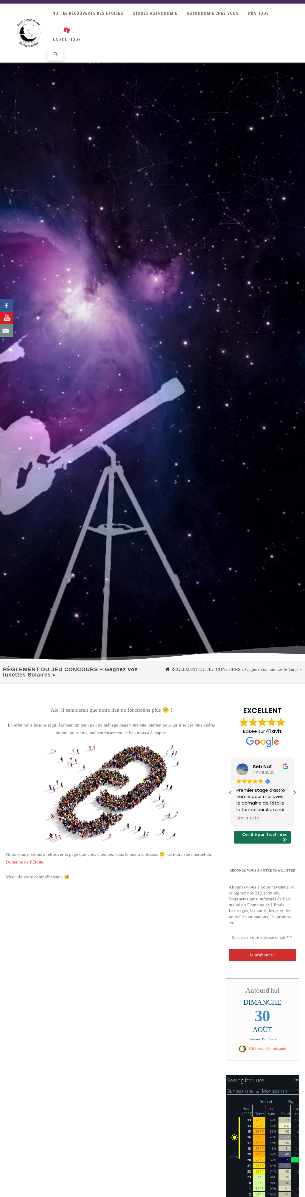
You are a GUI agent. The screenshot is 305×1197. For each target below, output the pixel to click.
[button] (294, 792)
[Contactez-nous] (6, 330)
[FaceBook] (6, 305)
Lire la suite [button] (247, 818)
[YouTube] (6, 318)
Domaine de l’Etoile (24, 862)
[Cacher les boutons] (3, 341)
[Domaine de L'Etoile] (29, 53)
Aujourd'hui (262, 990)
